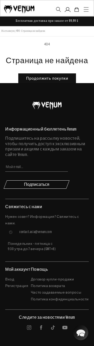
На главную (8, 31)
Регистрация (16, 286)
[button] (58, 9)
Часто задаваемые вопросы (56, 293)
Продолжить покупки (47, 78)
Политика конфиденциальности (60, 299)
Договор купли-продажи (52, 280)
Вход (9, 280)
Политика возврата (48, 286)
